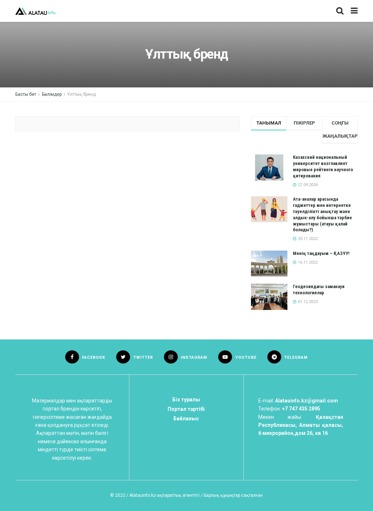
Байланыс (186, 418)
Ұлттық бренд (81, 94)
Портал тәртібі (186, 409)
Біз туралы (186, 399)
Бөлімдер (52, 94)
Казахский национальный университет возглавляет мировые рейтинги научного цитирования (323, 166)
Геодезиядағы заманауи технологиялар (319, 289)
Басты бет (25, 94)
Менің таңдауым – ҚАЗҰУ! (321, 253)
